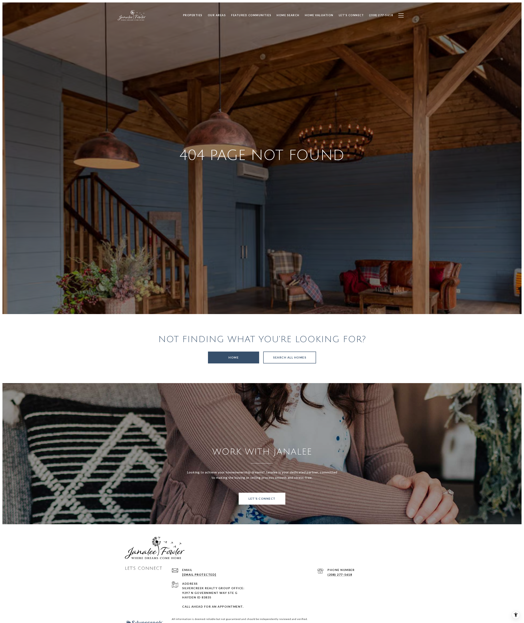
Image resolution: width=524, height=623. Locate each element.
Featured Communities (251, 15)
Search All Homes (289, 357)
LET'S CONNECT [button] (262, 498)
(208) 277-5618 (340, 574)
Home (233, 357)
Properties (192, 15)
